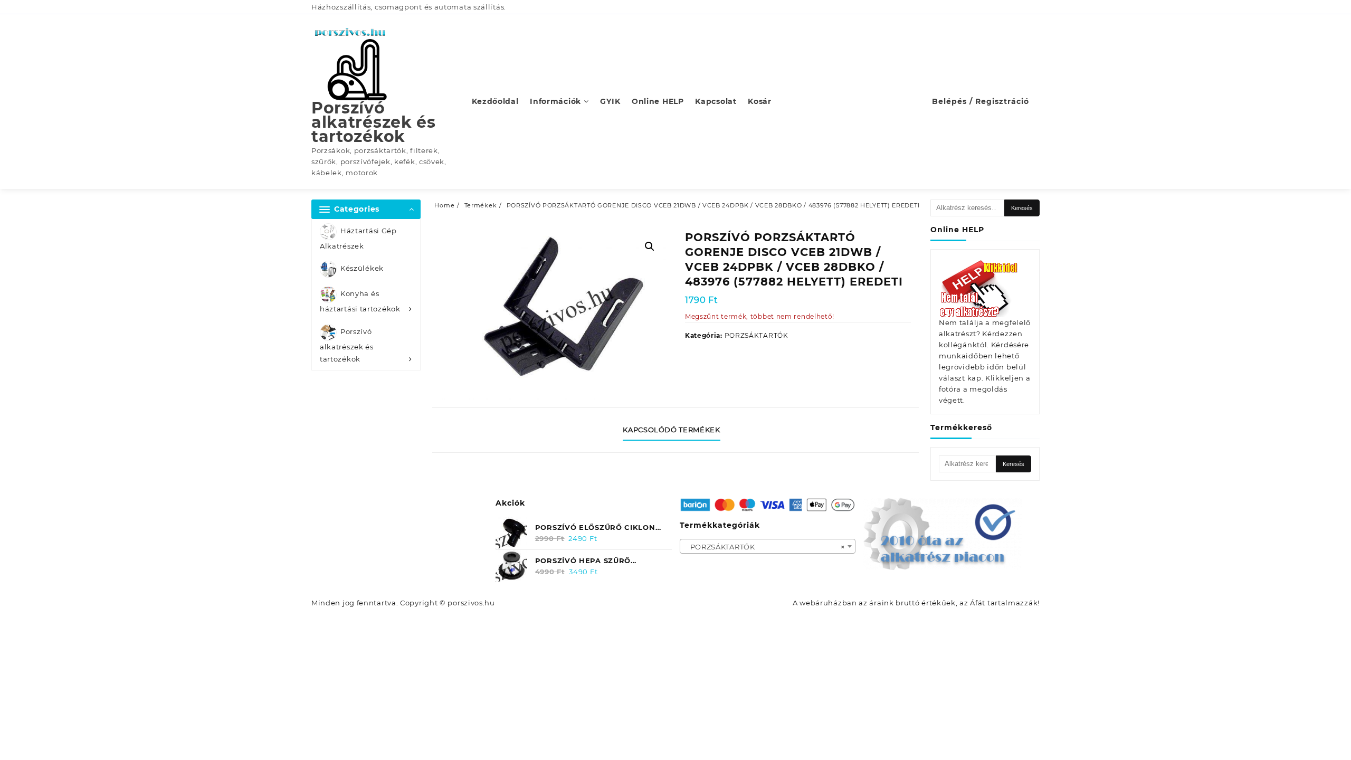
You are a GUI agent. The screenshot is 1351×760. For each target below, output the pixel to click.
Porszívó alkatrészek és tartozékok (373, 122)
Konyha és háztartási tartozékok (360, 302)
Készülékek (362, 268)
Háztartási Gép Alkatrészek (358, 238)
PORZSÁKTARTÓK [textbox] (764, 547)
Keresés (1022, 208)
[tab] (675, 430)
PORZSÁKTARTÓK (756, 335)
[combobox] (768, 546)
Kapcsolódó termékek (671, 429)
